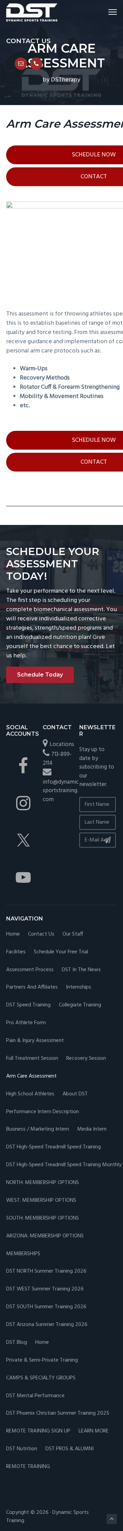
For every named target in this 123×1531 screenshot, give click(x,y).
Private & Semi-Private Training (42, 1360)
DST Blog (16, 1342)
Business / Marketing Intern (37, 1129)
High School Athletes (30, 1094)
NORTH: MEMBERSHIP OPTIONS (42, 1183)
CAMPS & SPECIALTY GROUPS (41, 1378)
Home (13, 934)
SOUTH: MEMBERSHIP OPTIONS (42, 1218)
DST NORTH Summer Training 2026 (46, 1271)
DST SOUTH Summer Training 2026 (46, 1307)
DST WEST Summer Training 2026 (45, 1289)
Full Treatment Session (32, 1058)
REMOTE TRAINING (28, 1467)
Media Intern (92, 1129)
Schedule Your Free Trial (61, 952)
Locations (62, 744)
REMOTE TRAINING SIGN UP (38, 1431)
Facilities (16, 952)
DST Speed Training (28, 1005)
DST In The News (81, 970)
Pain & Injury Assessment (35, 1041)
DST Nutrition (21, 1449)
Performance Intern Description (42, 1112)
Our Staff (73, 934)
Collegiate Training (80, 1005)
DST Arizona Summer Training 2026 (46, 1325)
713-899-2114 (57, 759)
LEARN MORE (94, 1431)
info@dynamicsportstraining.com (61, 790)
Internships (78, 987)
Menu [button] (104, 12)
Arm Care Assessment (31, 1076)
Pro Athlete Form (26, 1023)
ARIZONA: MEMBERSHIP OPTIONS (45, 1236)
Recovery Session (86, 1058)
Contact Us (41, 934)
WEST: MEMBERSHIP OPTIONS (41, 1200)
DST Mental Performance (35, 1396)
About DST (75, 1094)
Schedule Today (40, 674)
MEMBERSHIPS (23, 1254)
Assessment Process (30, 970)
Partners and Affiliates (32, 987)
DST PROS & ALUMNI (69, 1449)
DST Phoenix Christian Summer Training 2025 (57, 1413)
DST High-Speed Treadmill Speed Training (53, 1147)
